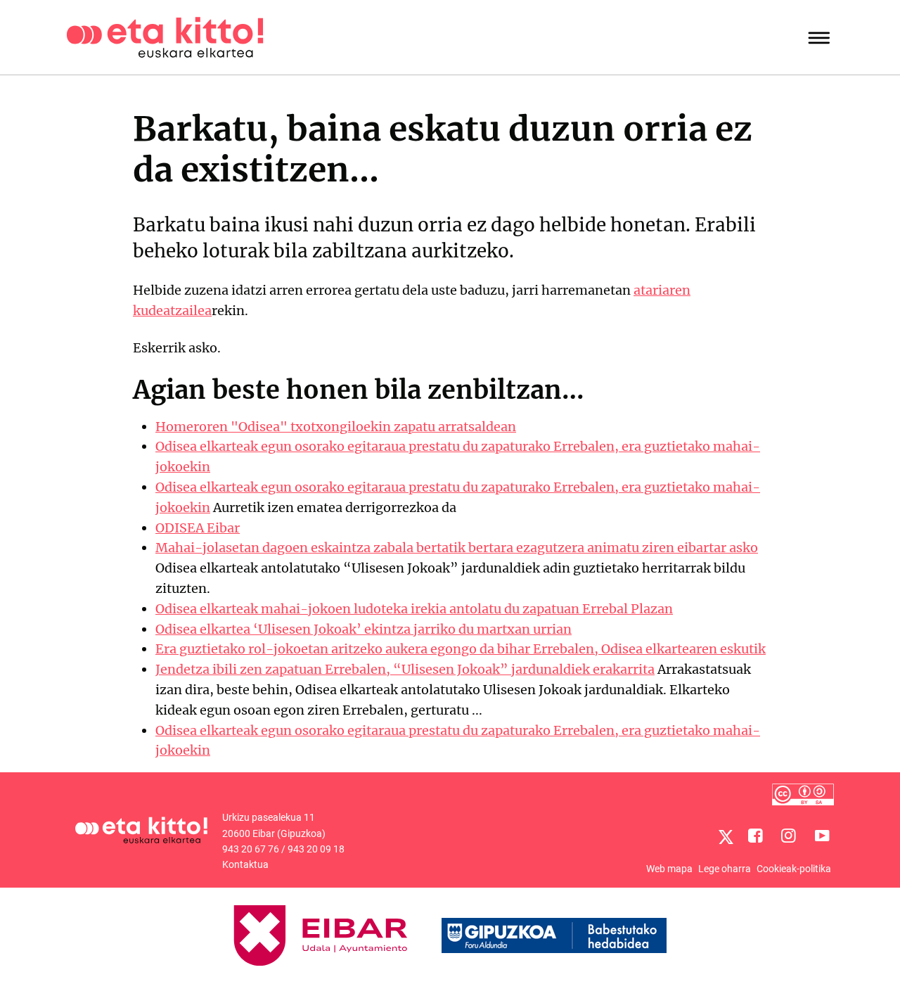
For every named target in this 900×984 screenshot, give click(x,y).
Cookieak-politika (794, 868)
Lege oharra (724, 868)
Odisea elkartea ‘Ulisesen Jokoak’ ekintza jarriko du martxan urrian (363, 629)
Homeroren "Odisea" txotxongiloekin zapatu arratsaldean (335, 426)
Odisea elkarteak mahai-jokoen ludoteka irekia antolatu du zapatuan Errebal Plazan (414, 609)
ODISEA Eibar (197, 528)
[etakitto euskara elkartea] (165, 36)
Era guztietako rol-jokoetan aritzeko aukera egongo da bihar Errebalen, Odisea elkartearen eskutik (460, 649)
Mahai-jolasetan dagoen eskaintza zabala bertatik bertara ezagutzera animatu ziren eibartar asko (456, 547)
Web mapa (669, 868)
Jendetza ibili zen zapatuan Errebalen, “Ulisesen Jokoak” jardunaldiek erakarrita (405, 669)
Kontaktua (245, 864)
